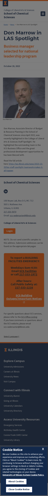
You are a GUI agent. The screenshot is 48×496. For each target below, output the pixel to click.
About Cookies (16, 481)
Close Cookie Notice (19, 489)
